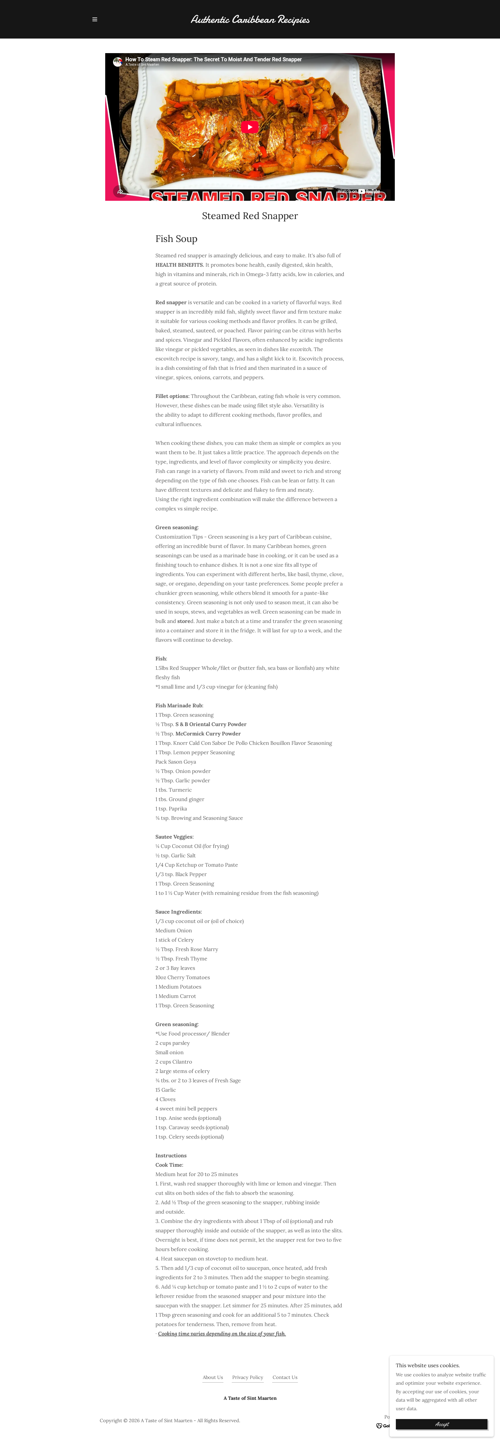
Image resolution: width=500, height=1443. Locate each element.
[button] (95, 19)
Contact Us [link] (285, 1377)
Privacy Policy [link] (247, 1377)
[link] (250, 21)
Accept (441, 1424)
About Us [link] (213, 1377)
